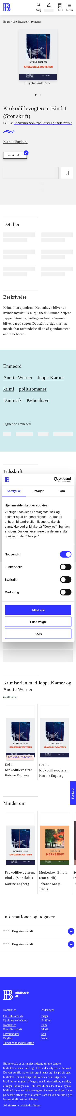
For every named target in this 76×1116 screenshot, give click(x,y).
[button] (38, 931)
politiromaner (33, 389)
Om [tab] (62, 491)
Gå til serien (10, 697)
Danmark (12, 400)
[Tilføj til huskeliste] (67, 173)
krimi (8, 389)
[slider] (38, 59)
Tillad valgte (38, 622)
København (38, 400)
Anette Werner (18, 377)
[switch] (65, 567)
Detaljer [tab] (38, 491)
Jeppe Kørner (50, 377)
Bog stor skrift (15, 155)
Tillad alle (38, 610)
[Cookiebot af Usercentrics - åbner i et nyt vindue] (54, 479)
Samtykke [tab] (14, 491)
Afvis (38, 633)
